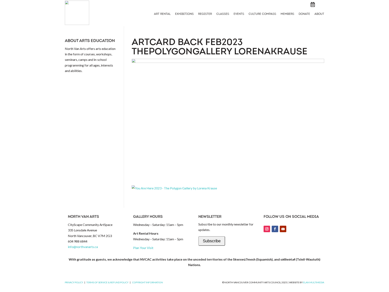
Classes (222, 14)
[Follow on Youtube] (283, 229)
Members (287, 14)
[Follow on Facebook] (275, 229)
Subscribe (212, 241)
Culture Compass (262, 14)
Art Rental (162, 14)
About (319, 14)
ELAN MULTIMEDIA (313, 282)
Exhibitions (184, 14)
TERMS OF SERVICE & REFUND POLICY (107, 282)
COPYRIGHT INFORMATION (147, 282)
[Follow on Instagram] (267, 229)
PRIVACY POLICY (74, 282)
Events (239, 14)
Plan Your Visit (143, 248)
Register (205, 14)
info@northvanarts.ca (83, 247)
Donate (304, 14)
